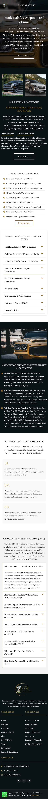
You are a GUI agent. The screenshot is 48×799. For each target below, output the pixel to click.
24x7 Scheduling (12, 310)
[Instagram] (24, 781)
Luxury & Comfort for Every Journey (21, 261)
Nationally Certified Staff (16, 303)
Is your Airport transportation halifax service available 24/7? (22, 606)
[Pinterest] (29, 781)
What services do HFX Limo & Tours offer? (23, 566)
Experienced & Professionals (18, 296)
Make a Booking (26, 5)
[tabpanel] (24, 142)
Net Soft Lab (35, 795)
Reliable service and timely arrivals (22, 254)
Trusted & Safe (11, 288)
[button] (43, 5)
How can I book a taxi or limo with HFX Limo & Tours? (21, 596)
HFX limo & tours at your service (20, 247)
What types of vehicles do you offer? (21, 624)
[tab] (7, 133)
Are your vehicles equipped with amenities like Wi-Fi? (19, 643)
